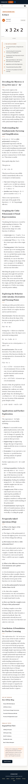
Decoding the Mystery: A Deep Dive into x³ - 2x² (14, 47)
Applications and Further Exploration (14, 64)
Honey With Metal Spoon (9, 703)
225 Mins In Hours (7, 707)
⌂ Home (10, 2)
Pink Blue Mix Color (7, 739)
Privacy (23, 778)
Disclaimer (18, 778)
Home (3, 778)
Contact (12, 778)
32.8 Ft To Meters (7, 736)
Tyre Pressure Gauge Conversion (11, 710)
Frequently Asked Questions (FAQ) (13, 67)
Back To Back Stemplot (8, 742)
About (8, 778)
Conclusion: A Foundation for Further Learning (14, 70)
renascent (4, 2)
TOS (14, 780)
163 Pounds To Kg (7, 732)
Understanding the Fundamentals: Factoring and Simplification (13, 51)
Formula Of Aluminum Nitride (10, 713)
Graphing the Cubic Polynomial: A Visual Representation (15, 56)
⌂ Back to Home (7, 761)
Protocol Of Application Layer (10, 716)
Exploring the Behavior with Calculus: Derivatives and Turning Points (14, 60)
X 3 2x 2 (20, 749)
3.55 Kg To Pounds (7, 729)
